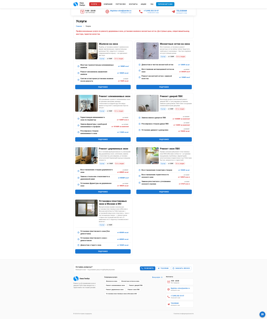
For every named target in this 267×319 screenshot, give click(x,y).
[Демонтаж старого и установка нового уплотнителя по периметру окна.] (139, 182)
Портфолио (121, 4)
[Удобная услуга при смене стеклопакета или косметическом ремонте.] (78, 79)
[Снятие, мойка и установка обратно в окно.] (139, 64)
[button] (111, 281)
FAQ (152, 4)
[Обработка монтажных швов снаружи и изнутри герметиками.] (139, 176)
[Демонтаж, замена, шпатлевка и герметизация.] (78, 177)
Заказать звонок (182, 268)
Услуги (94, 4)
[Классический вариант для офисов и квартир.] (78, 66)
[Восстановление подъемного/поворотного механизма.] (78, 73)
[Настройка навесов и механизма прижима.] (139, 123)
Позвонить (149, 268)
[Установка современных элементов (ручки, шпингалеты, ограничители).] (78, 184)
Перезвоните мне (165, 4)
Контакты (133, 4)
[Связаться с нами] (262, 314)
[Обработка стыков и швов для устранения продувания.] (78, 118)
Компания (108, 4)
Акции (143, 4)
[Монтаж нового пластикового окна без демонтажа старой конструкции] (78, 232)
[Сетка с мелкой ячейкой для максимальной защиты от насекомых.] (139, 70)
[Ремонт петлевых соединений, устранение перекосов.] (78, 171)
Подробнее (103, 87)
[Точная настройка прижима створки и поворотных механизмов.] (78, 132)
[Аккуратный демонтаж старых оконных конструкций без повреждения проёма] (78, 245)
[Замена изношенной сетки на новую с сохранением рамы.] (139, 77)
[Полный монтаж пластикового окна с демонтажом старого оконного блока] (78, 239)
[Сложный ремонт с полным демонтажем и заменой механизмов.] (78, 125)
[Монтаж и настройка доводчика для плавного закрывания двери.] (139, 130)
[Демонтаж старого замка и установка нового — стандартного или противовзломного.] (139, 117)
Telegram (164, 268)
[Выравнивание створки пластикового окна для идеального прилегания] (139, 170)
